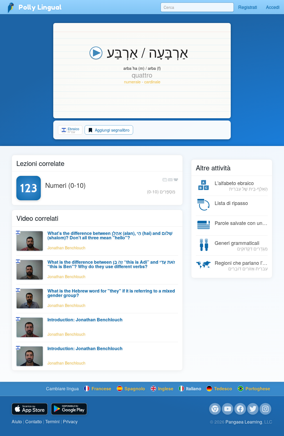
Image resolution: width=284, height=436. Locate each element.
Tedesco (222, 388)
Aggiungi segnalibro (112, 130)
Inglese (165, 388)
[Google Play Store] (69, 409)
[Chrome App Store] (215, 409)
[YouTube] (228, 409)
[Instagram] (265, 409)
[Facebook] (240, 409)
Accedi (273, 7)
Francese (100, 388)
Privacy (70, 421)
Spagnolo (134, 388)
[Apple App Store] (30, 409)
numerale (132, 81)
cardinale (152, 81)
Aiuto (17, 421)
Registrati (247, 7)
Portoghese (257, 388)
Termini (52, 421)
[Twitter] (253, 409)
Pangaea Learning (243, 422)
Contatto (33, 421)
